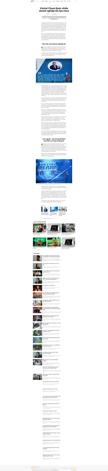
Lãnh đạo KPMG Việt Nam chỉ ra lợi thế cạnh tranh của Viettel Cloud (45, 213)
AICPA (51, 218)
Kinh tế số (57, 5)
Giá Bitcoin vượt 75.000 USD (51, 247)
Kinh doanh (51, 5)
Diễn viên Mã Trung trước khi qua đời (51, 381)
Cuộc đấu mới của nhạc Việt (49, 285)
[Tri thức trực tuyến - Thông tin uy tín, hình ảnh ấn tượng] (34, 1)
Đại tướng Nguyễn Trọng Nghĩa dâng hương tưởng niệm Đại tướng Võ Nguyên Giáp (51, 308)
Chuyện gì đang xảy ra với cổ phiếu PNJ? (51, 440)
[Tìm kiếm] (76, 1)
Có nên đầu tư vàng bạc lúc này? (50, 410)
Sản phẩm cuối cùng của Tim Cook (50, 388)
